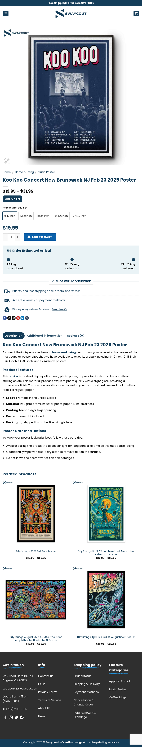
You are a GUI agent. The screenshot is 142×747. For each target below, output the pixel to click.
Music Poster (46, 172)
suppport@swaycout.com (20, 689)
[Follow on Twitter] (16, 718)
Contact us (45, 676)
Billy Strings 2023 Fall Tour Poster (36, 551)
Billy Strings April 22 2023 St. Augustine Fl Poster (106, 637)
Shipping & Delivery (87, 684)
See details (72, 291)
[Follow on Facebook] (5, 718)
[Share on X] (9, 318)
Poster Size (10, 208)
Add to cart (42, 237)
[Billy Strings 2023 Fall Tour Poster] (36, 513)
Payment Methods (86, 692)
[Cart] (136, 14)
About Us (44, 708)
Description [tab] (14, 336)
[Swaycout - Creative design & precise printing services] (71, 13)
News (41, 716)
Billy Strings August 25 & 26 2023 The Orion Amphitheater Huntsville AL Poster (36, 638)
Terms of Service (49, 700)
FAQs (41, 684)
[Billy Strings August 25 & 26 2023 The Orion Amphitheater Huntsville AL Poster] (36, 599)
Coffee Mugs (117, 697)
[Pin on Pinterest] (18, 318)
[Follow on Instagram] (11, 718)
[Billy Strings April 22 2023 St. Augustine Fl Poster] (106, 599)
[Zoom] (7, 161)
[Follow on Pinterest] (22, 718)
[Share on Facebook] (5, 318)
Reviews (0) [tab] (76, 336)
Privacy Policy (47, 692)
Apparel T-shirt (119, 681)
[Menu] (6, 14)
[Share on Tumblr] (27, 318)
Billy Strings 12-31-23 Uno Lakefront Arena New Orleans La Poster (106, 553)
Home (7, 172)
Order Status (82, 676)
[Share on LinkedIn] (22, 318)
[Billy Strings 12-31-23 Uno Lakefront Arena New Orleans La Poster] (106, 513)
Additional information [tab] (45, 336)
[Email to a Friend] (14, 318)
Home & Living (24, 172)
